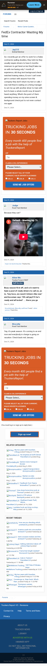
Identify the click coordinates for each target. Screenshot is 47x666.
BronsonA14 (24, 553)
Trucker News (22, 629)
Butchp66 (20, 497)
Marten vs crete (28, 476)
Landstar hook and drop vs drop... (26, 507)
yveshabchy (23, 525)
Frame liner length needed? (29, 551)
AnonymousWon (29, 471)
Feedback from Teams (28, 483)
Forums (7, 14)
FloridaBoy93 (11, 466)
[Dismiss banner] (44, 5)
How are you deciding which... (30, 522)
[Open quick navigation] (42, 26)
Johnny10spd (25, 546)
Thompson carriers (25, 584)
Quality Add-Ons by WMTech (23, 660)
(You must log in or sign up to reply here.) (16, 425)
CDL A (10, 179)
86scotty (18, 308)
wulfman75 (25, 308)
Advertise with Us (22, 637)
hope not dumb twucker (13, 264)
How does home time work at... (28, 490)
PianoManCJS (25, 457)
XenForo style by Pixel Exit (23, 658)
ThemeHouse (38, 661)
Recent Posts (23, 21)
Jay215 (15, 49)
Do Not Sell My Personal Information (22, 647)
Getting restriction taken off (30, 544)
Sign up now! (24, 434)
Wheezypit (22, 586)
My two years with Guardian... (25, 450)
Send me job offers (23, 184)
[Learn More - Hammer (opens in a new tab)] (23, 5)
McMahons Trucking (14, 569)
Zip (6, 153)
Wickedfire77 (25, 485)
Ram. (15, 582)
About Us (22, 625)
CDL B (21, 179)
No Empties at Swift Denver (30, 455)
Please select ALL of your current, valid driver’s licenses (20, 174)
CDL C (33, 179)
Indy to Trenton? (26, 558)
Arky (15, 509)
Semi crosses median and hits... (30, 537)
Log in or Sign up (36, 11)
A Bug (16, 452)
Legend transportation (31, 469)
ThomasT (20, 492)
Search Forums (9, 21)
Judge (15, 205)
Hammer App (22, 642)
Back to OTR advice (24, 495)
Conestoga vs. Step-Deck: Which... (27, 579)
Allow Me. (16, 278)
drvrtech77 (22, 532)
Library (22, 633)
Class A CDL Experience (16, 163)
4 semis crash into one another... (30, 530)
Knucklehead (9, 308)
